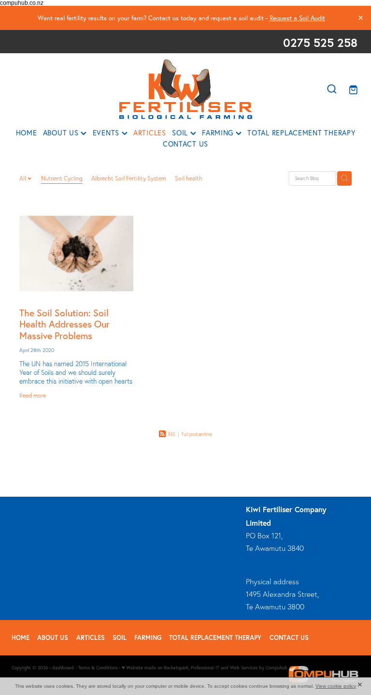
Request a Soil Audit (297, 18)
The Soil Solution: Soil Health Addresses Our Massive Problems (64, 324)
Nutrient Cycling (62, 178)
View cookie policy (335, 686)
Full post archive (197, 434)
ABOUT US (62, 133)
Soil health (188, 178)
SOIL (181, 133)
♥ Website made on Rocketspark (155, 667)
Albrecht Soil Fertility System (128, 178)
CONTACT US (185, 144)
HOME (26, 133)
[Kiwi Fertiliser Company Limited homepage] (185, 89)
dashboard (63, 667)
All (23, 178)
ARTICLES (149, 133)
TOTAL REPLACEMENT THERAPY (301, 133)
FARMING (219, 133)
